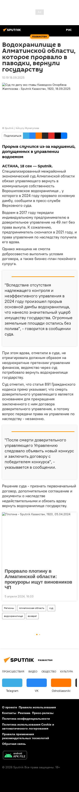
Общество (49, 671)
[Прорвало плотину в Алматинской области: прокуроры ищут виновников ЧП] (39, 539)
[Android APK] (15, 755)
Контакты (9, 713)
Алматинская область (31, 608)
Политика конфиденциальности (26, 718)
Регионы (9, 608)
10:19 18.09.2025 (13, 77)
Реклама (24, 713)
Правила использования (37, 707)
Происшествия (13, 671)
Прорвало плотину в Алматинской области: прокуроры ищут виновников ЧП (38, 579)
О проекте (9, 707)
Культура (66, 671)
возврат (32, 616)
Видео (32, 671)
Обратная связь (14, 743)
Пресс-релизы (43, 713)
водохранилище (13, 616)
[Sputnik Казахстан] (12, 31)
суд (51, 608)
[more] (72, 341)
